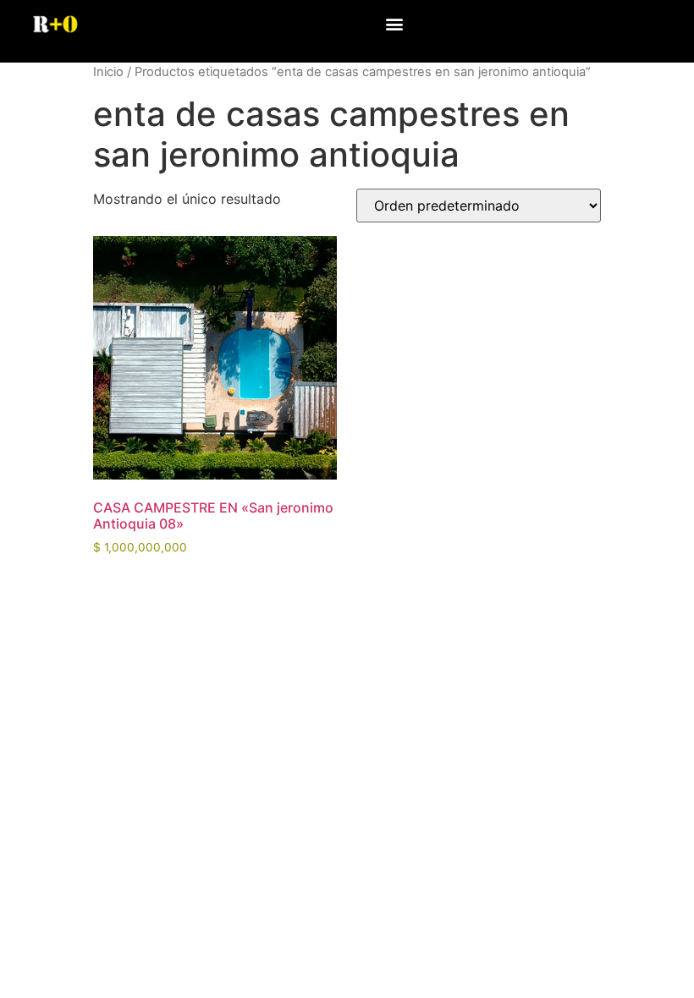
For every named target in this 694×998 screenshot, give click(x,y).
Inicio (108, 72)
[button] (394, 23)
